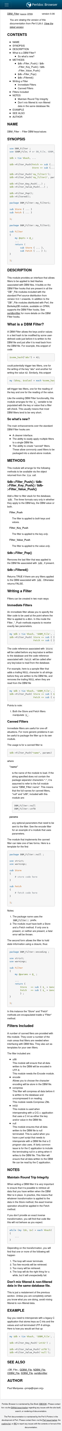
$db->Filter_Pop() (27, 74)
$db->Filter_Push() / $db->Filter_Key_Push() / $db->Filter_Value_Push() (31, 67)
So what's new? (26, 56)
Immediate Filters (27, 84)
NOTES (17, 95)
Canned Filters (25, 88)
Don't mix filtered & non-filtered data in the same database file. (34, 104)
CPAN (29, 14)
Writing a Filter (20, 81)
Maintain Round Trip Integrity (33, 99)
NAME (16, 42)
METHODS (18, 59)
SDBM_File (27, 1373)
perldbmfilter (13, 313)
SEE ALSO (19, 113)
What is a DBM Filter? (24, 52)
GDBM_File (26, 1369)
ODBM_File (13, 1373)
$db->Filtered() (26, 77)
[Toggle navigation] (6, 4)
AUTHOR (17, 116)
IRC (15, 1423)
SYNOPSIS (19, 45)
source (23, 14)
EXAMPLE (18, 109)
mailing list (6, 1423)
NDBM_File (39, 1369)
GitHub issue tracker (19, 1407)
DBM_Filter (13, 13)
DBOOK (43, 1404)
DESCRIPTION (21, 49)
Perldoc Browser (44, 4)
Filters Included (21, 91)
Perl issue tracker (49, 1420)
